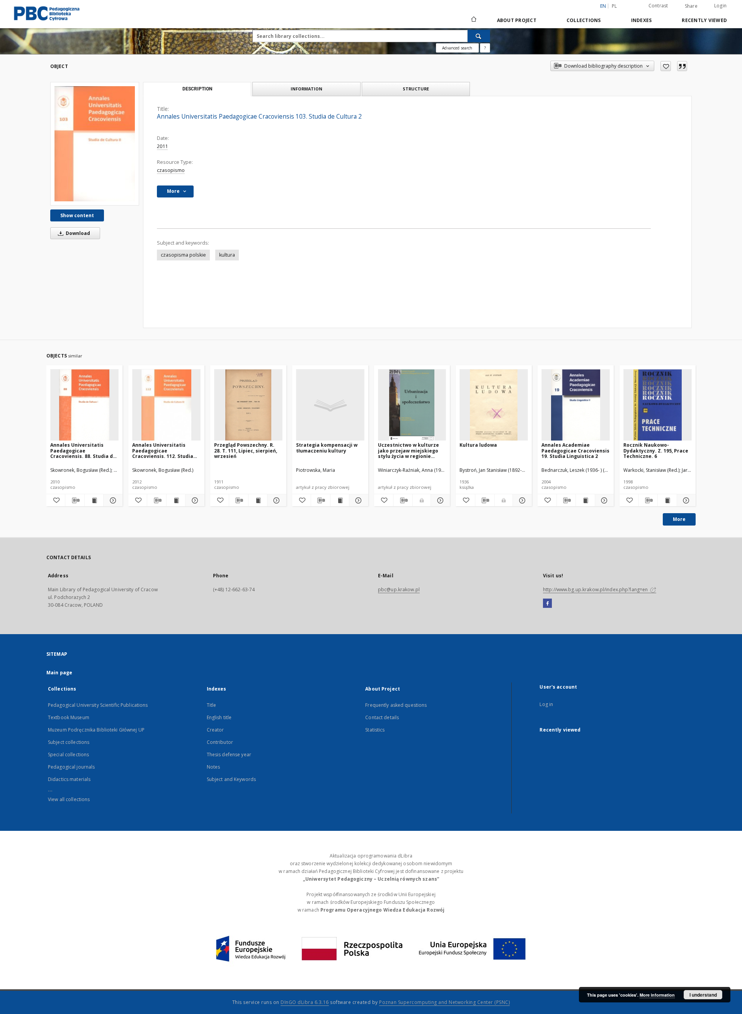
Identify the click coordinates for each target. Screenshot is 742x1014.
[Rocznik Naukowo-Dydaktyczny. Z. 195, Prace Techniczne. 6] (657, 405)
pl (614, 6)
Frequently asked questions (396, 705)
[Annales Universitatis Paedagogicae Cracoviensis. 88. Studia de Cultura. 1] (84, 405)
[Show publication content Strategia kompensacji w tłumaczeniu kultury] (339, 500)
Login (720, 5)
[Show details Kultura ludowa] (521, 500)
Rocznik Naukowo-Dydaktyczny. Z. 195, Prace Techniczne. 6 (655, 450)
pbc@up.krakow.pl (399, 589)
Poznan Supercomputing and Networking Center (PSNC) (444, 1002)
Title (211, 705)
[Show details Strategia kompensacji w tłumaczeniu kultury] (357, 500)
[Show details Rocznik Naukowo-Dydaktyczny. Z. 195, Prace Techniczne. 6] (685, 500)
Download (77, 233)
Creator (215, 729)
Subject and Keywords (231, 779)
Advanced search (457, 48)
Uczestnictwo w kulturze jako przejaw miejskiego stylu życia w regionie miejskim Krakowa (408, 450)
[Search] (479, 36)
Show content (77, 215)
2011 (162, 146)
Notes (213, 767)
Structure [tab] (416, 89)
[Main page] (473, 20)
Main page (59, 672)
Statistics (375, 729)
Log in (546, 704)
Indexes (641, 20)
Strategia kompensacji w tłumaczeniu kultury (326, 448)
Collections (584, 20)
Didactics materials (69, 779)
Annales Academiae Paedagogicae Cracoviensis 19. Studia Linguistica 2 (575, 450)
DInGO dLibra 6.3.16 (305, 1002)
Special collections (68, 754)
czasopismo (171, 170)
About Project (516, 20)
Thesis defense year (229, 754)
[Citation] (682, 66)
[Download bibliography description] (74, 500)
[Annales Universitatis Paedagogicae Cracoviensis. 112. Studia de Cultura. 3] (166, 405)
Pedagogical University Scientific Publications (98, 705)
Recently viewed (704, 20)
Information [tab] (306, 89)
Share (691, 6)
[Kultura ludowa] (494, 405)
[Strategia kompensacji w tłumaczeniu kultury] (330, 405)
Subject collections (68, 742)
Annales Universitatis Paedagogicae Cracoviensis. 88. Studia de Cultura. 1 (83, 450)
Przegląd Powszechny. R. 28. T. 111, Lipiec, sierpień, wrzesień (245, 450)
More (679, 519)
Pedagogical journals (71, 767)
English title (219, 717)
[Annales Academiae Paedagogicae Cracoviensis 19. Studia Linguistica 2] (575, 405)
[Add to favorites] (665, 66)
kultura (227, 255)
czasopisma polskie (183, 255)
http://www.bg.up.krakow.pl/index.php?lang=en (596, 589)
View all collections (69, 799)
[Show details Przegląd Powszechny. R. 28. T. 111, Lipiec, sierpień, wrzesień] (275, 500)
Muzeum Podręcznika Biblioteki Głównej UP (96, 729)
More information (657, 995)
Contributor (220, 742)
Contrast (658, 5)
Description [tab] (197, 89)
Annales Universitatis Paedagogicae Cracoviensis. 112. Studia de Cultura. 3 (162, 450)
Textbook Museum (68, 717)
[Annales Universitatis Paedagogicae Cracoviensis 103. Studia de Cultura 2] (94, 143)
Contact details (382, 717)
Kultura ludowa (478, 445)
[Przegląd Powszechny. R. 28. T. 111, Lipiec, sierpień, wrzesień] (248, 405)
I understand (703, 994)
